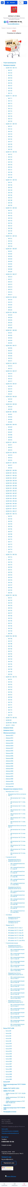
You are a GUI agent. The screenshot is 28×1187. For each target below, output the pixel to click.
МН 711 (10, 541)
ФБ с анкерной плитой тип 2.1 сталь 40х (17, 876)
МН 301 (10, 333)
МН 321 (10, 394)
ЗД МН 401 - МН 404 (11, 412)
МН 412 (10, 447)
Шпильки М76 (9, 776)
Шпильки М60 (9, 766)
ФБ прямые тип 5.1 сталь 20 (15, 930)
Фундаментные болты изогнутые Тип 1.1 (17, 794)
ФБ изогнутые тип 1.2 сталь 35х (17, 853)
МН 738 (10, 615)
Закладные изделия (9, 65)
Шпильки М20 (9, 740)
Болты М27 (9, 1064)
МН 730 (10, 592)
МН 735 (10, 608)
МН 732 (10, 600)
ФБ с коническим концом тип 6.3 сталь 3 (17, 1005)
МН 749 (10, 646)
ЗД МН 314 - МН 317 (11, 371)
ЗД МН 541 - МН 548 (11, 488)
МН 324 (10, 406)
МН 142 (10, 185)
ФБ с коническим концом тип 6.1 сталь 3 (17, 950)
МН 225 (10, 320)
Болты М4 (8, 1033)
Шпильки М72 (9, 773)
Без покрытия (9, 786)
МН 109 (10, 90)
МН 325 (10, 409)
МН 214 (10, 287)
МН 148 (10, 200)
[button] (2, 2)
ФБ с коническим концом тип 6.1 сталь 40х (17, 962)
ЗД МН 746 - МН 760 (11, 636)
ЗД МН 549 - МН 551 (11, 491)
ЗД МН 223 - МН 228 (11, 312)
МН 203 (10, 256)
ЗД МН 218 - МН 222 (11, 297)
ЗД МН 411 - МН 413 (11, 442)
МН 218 (10, 299)
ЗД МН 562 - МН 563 (11, 498)
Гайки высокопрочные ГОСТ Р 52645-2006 (14, 1108)
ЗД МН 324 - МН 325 (11, 404)
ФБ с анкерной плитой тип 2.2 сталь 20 (17, 895)
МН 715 (10, 552)
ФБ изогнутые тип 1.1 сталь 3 (17, 798)
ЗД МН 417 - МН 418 (11, 462)
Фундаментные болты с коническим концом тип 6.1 (15, 946)
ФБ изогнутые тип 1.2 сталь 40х (17, 842)
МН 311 (10, 361)
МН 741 (10, 623)
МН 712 (10, 544)
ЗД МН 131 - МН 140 (11, 152)
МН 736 (10, 610)
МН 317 (10, 381)
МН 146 (10, 195)
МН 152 (10, 213)
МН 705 (10, 526)
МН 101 (10, 70)
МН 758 (10, 669)
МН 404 (10, 422)
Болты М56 (9, 1076)
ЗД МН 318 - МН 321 (11, 383)
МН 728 (10, 587)
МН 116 (10, 111)
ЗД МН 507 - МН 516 (11, 473)
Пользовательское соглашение (10, 1131)
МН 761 (10, 679)
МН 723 (10, 575)
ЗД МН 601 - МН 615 (11, 508)
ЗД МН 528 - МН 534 (11, 480)
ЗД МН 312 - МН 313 (11, 363)
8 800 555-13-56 (15, 22)
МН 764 (10, 687)
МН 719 (10, 564)
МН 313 (10, 368)
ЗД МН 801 (9, 720)
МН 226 (10, 322)
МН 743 (10, 628)
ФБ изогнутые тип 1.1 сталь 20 (17, 802)
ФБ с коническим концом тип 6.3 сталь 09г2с (17, 1025)
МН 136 (10, 167)
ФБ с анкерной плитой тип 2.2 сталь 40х (17, 903)
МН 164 (10, 246)
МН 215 (10, 289)
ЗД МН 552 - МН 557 (11, 493)
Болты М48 (9, 1074)
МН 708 (10, 534)
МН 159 (10, 231)
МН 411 (10, 445)
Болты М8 (8, 1041)
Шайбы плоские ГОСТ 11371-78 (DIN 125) (15, 1094)
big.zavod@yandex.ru (13, 24)
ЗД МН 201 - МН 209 (11, 248)
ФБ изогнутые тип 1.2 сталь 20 (17, 834)
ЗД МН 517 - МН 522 (11, 475)
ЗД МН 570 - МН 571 (11, 506)
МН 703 (10, 521)
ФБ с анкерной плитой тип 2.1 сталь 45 (17, 880)
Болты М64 (9, 1079)
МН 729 (10, 590)
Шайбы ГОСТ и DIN (9, 1091)
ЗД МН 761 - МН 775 (11, 677)
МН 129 (10, 146)
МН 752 (10, 654)
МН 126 (10, 139)
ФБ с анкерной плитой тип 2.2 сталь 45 (17, 907)
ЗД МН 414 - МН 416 (11, 452)
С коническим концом (12, 943)
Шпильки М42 (9, 756)
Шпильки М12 (9, 735)
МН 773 (10, 710)
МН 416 (10, 460)
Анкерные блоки (8, 728)
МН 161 (10, 238)
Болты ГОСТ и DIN (9, 1028)
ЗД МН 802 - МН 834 (11, 722)
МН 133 (10, 159)
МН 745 (10, 633)
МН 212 (10, 282)
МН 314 (10, 373)
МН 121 (10, 126)
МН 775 (10, 715)
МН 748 (10, 643)
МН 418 (10, 468)
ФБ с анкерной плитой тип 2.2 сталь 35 (17, 899)
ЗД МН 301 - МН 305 (11, 330)
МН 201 (10, 251)
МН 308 (10, 353)
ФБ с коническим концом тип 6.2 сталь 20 (17, 981)
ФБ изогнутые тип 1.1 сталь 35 (17, 806)
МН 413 (10, 450)
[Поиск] (25, 2)
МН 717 (10, 559)
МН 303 (10, 338)
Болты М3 (8, 1031)
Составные (9, 914)
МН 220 (10, 304)
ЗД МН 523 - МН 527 (11, 478)
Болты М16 (9, 1051)
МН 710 (10, 539)
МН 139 (10, 175)
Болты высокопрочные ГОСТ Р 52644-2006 (15, 1085)
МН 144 (10, 190)
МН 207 (10, 266)
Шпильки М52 (9, 761)
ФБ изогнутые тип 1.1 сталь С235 (17, 810)
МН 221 (10, 307)
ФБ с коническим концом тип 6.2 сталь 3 (17, 977)
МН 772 (10, 707)
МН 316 (10, 378)
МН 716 (10, 557)
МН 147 (10, 197)
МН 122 (10, 129)
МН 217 (10, 294)
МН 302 (10, 335)
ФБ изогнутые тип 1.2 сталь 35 (17, 838)
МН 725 (10, 580)
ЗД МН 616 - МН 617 (11, 511)
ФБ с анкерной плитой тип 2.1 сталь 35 (17, 872)
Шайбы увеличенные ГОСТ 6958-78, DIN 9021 (15, 1098)
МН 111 (10, 98)
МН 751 (10, 651)
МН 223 (10, 315)
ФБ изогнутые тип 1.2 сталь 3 (17, 830)
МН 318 (10, 386)
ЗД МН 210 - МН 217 (11, 274)
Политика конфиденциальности (10, 1133)
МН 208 (10, 269)
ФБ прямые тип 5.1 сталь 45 (15, 938)
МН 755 (10, 661)
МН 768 (10, 697)
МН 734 (10, 605)
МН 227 (10, 325)
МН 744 (10, 631)
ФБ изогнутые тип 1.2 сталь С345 (17, 846)
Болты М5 (8, 1036)
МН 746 (10, 638)
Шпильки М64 (9, 768)
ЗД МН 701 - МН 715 (11, 513)
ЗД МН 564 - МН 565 (11, 501)
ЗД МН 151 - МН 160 (11, 208)
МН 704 (10, 524)
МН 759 (10, 671)
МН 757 (10, 666)
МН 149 (10, 203)
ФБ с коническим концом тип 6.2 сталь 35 (17, 985)
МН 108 (10, 88)
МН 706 (10, 529)
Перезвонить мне (9, 1163)
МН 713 (10, 547)
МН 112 (10, 101)
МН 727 (10, 585)
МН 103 (10, 75)
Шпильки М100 (10, 784)
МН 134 (10, 162)
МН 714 (10, 549)
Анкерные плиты (8, 730)
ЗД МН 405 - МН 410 (11, 424)
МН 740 (10, 620)
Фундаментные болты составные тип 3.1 (14, 918)
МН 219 (10, 302)
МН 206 (10, 264)
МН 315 (10, 376)
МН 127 (10, 141)
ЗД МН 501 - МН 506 (11, 470)
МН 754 (10, 659)
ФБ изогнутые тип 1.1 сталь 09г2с (17, 818)
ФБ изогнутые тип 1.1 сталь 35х (17, 822)
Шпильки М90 (9, 781)
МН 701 (10, 516)
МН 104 (10, 78)
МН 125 (10, 136)
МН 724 (10, 577)
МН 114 (10, 106)
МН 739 (10, 618)
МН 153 (10, 215)
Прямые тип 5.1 (10, 925)
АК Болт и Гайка (14, 16)
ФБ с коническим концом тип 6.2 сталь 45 (17, 993)
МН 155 (10, 220)
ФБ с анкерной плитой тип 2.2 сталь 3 (17, 891)
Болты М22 (9, 1059)
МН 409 (10, 437)
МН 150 (10, 205)
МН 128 (10, 144)
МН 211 (10, 279)
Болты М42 (9, 1071)
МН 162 (10, 241)
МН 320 (10, 391)
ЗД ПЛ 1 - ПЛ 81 (10, 725)
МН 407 (10, 432)
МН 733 (10, 603)
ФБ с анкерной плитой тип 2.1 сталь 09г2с (17, 884)
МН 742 (10, 626)
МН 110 (10, 93)
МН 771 (10, 705)
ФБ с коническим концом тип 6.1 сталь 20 (17, 954)
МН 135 (10, 164)
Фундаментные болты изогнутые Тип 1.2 (17, 826)
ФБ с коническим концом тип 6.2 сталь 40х (17, 989)
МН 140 (10, 177)
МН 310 (10, 358)
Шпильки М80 (9, 778)
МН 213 (10, 284)
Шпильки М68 (9, 771)
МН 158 (10, 228)
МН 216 (10, 292)
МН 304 (10, 340)
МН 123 (10, 131)
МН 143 (10, 187)
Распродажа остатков (10, 1111)
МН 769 (10, 699)
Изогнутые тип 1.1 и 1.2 (12, 791)
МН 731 (10, 598)
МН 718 (10, 562)
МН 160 (10, 233)
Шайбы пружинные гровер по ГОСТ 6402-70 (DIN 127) (15, 1102)
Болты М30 (9, 1066)
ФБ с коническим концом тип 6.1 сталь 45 (17, 966)
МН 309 (10, 355)
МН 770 (10, 702)
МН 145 (10, 192)
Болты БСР (7, 1082)
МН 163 (10, 243)
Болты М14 (9, 1048)
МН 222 (10, 310)
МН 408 (10, 434)
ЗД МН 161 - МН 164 (11, 236)
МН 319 (10, 389)
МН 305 (10, 343)
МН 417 (10, 465)
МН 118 (10, 116)
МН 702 (10, 519)
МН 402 (10, 417)
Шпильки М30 (9, 750)
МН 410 (10, 440)
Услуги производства (10, 62)
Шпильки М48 (9, 758)
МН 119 (10, 118)
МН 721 (10, 570)
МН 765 (10, 689)
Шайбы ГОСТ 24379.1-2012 (11, 1088)
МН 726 (10, 582)
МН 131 (10, 154)
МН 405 (10, 427)
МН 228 (10, 327)
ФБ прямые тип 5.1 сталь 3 (15, 927)
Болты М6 (8, 1038)
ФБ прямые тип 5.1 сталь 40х (16, 935)
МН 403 (10, 419)
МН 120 (10, 121)
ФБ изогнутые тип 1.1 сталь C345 (17, 814)
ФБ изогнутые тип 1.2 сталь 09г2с (17, 850)
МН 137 (10, 169)
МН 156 (10, 223)
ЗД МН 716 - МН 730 (11, 554)
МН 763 (10, 684)
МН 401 (10, 414)
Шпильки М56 (9, 763)
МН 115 (10, 108)
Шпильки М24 (9, 745)
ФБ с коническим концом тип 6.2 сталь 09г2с (17, 997)
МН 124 (10, 134)
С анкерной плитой (11, 857)
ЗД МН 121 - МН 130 (11, 124)
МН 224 (10, 317)
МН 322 (10, 399)
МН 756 (10, 664)
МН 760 (10, 674)
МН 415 (10, 457)
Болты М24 (9, 1061)
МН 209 (10, 271)
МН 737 (10, 613)
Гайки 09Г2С (7, 1105)
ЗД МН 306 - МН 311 (11, 345)
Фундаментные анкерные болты (13, 789)
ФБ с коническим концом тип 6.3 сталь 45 (17, 1021)
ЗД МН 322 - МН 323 (11, 396)
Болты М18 (9, 1053)
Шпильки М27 (9, 748)
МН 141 (10, 182)
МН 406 (10, 429)
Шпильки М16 (9, 738)
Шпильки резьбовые (9, 733)
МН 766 (10, 692)
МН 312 (10, 366)
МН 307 (10, 350)
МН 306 (10, 348)
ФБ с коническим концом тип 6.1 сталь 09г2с (17, 970)
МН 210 (10, 276)
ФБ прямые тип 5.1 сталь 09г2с (16, 940)
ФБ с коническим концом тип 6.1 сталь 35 (17, 958)
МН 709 (10, 536)
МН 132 (10, 157)
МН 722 (10, 572)
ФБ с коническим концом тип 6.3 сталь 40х (17, 1017)
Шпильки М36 (9, 753)
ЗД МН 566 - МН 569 (11, 503)
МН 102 (10, 73)
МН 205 (10, 261)
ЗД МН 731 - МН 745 (11, 595)
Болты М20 (9, 1056)
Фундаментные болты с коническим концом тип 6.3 (15, 1001)
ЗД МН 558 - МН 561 (11, 496)
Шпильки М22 (9, 743)
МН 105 (10, 80)
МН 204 (10, 259)
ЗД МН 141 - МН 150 (11, 180)
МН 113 (10, 103)
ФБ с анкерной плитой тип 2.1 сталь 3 (17, 864)
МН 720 (10, 567)
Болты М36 (9, 1069)
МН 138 (10, 172)
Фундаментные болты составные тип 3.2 (14, 922)
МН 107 (10, 85)
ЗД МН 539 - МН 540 (11, 485)
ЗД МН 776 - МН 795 (11, 717)
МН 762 (10, 682)
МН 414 (10, 455)
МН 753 (10, 656)
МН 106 (10, 83)
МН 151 (10, 210)
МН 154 (10, 218)
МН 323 (10, 401)
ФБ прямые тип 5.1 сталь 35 (15, 933)
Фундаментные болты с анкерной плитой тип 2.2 (14, 888)
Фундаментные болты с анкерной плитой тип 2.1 (14, 860)
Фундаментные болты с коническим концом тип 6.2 (15, 973)
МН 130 (10, 149)
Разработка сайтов (13, 1126)
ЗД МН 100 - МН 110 (11, 67)
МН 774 (10, 712)
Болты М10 (9, 1043)
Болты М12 (9, 1046)
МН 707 (10, 531)
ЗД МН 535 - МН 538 (11, 483)
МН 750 (10, 649)
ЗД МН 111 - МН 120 (11, 96)
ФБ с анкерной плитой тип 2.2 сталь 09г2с (17, 911)
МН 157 (10, 225)
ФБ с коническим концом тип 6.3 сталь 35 (17, 1013)
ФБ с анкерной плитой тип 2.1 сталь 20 (17, 868)
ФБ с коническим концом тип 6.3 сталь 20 (17, 1009)
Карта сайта (5, 1129)
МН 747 (10, 641)
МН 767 (10, 694)
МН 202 (10, 254)
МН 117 (10, 113)
